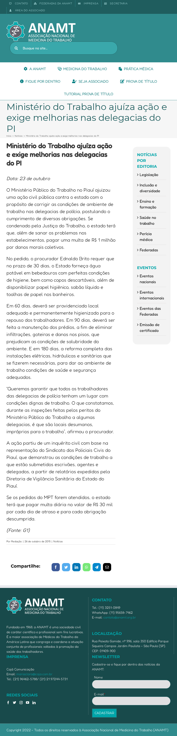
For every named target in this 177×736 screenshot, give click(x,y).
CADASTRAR (104, 713)
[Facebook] (8, 702)
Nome (98, 677)
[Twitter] (14, 702)
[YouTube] (27, 702)
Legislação (149, 174)
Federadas (149, 249)
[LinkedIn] (34, 702)
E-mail (100, 694)
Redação (16, 541)
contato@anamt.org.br (119, 617)
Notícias (58, 541)
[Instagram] (21, 702)
